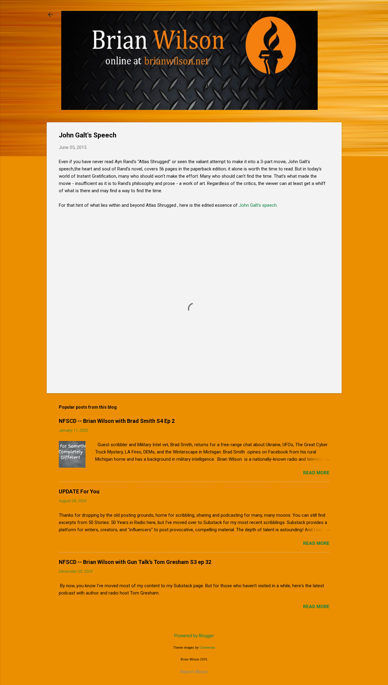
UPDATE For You (79, 491)
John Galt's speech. (258, 205)
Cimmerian (207, 648)
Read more (316, 473)
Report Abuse (194, 671)
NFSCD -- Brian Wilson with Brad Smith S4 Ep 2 (117, 421)
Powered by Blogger (194, 635)
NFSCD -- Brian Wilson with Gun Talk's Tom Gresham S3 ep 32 (135, 562)
